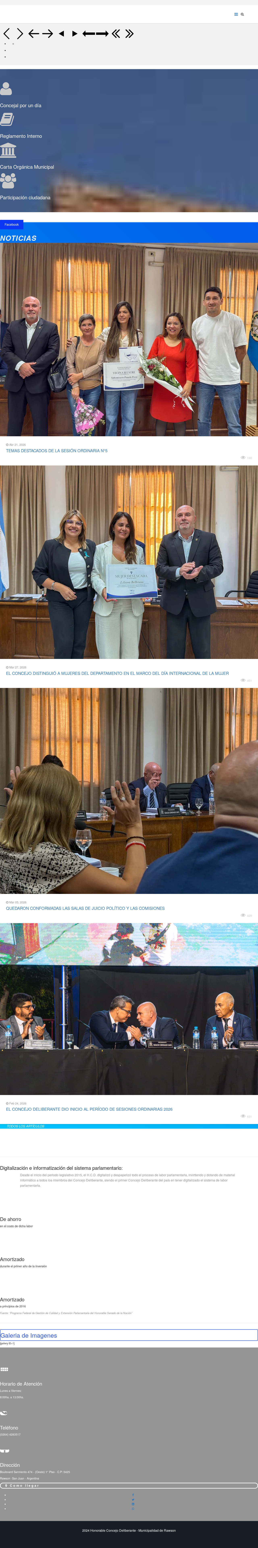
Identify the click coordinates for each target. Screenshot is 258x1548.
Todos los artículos (25, 1126)
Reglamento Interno (21, 135)
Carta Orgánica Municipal (27, 166)
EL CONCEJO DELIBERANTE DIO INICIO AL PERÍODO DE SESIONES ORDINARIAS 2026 (89, 1109)
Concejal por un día (20, 105)
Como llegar (24, 1485)
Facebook (12, 224)
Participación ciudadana (25, 197)
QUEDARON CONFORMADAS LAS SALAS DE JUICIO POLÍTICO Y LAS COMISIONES (85, 908)
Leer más (18, 457)
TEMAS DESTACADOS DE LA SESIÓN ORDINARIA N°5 (56, 450)
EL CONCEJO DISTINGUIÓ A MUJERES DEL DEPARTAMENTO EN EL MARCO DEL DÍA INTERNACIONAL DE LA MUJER (117, 673)
